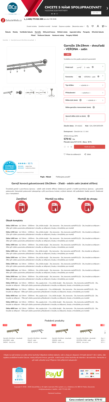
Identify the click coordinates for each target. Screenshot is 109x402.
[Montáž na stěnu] (54, 206)
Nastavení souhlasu (54, 393)
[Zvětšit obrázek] (92, 67)
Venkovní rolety (58, 35)
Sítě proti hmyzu (49, 32)
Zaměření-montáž (44, 26)
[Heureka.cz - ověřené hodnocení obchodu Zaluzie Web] (21, 167)
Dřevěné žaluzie (98, 32)
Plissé (33, 35)
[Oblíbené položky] (93, 26)
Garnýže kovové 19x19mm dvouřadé (22, 40)
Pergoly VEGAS (72, 35)
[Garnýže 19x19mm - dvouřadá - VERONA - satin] (31, 64)
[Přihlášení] (98, 26)
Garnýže (38, 32)
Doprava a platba (64, 26)
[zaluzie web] (11, 20)
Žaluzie (8, 32)
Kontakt (54, 26)
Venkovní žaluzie (43, 35)
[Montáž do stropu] (87, 206)
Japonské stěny (75, 32)
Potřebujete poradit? (63, 177)
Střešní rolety (62, 32)
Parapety (86, 32)
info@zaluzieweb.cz (45, 389)
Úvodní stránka (32, 26)
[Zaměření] (21, 206)
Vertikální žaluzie (26, 32)
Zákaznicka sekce (77, 26)
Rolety (15, 32)
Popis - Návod (45, 177)
